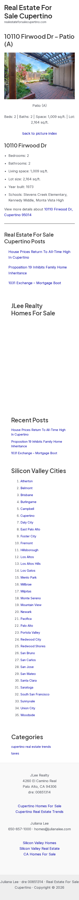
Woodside (27, 715)
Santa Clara (28, 680)
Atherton (26, 481)
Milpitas (25, 591)
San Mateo (28, 674)
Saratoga (26, 687)
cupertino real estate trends (31, 747)
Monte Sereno (30, 598)
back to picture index (39, 133)
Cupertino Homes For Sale (39, 806)
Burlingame (28, 502)
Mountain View (31, 605)
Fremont (26, 543)
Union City (27, 708)
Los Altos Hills (30, 564)
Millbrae (26, 584)
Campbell (27, 509)
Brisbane (26, 495)
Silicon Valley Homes (39, 843)
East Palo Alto (30, 529)
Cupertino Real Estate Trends (39, 812)
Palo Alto (26, 626)
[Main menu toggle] (70, 14)
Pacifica (26, 619)
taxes (15, 753)
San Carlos (28, 660)
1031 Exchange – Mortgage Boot (34, 453)
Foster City (28, 536)
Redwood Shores (33, 646)
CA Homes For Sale (40, 854)
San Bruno (27, 653)
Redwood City (30, 639)
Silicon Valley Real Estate (39, 848)
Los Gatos (27, 570)
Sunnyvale (27, 701)
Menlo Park (28, 577)
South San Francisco (35, 694)
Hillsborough (29, 550)
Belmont (26, 488)
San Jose (27, 667)
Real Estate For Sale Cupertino (28, 11)
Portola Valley (30, 632)
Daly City (26, 522)
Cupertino (27, 516)
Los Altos (27, 557)
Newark (26, 612)
